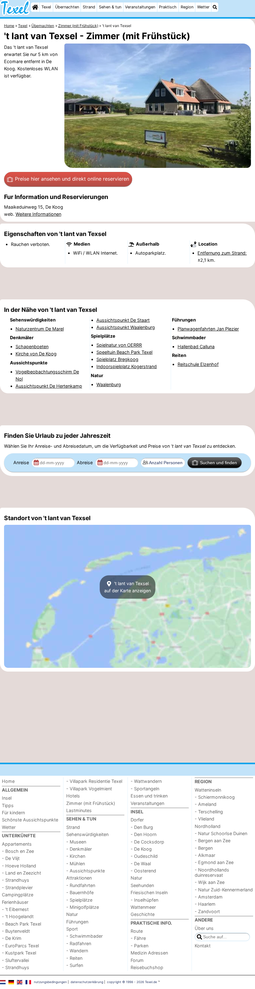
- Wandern (77, 950)
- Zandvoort (207, 911)
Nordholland (207, 826)
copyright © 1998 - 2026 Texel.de (132, 982)
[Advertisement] (127, 284)
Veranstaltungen (140, 7)
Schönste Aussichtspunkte (30, 819)
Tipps (8, 805)
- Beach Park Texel (21, 924)
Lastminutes (79, 810)
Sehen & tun (110, 7)
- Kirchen (75, 856)
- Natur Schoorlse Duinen (221, 833)
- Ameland (205, 804)
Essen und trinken (149, 795)
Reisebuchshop (147, 967)
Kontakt (203, 945)
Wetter (203, 7)
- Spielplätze (79, 900)
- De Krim (11, 938)
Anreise (21, 462)
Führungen (77, 921)
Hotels (73, 795)
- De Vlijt (11, 858)
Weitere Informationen (38, 214)
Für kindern (13, 812)
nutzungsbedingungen (50, 982)
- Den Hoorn (143, 834)
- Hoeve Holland (19, 865)
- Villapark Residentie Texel (94, 781)
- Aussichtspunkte (85, 870)
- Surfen (74, 965)
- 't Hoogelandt (18, 916)
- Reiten (74, 958)
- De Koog (141, 849)
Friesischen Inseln (149, 892)
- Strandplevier (17, 887)
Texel (46, 7)
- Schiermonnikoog (215, 797)
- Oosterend (143, 870)
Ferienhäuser (15, 902)
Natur (72, 914)
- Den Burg (142, 827)
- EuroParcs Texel (20, 945)
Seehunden (142, 885)
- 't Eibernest (15, 909)
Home (8, 781)
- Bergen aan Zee (212, 840)
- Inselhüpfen (144, 900)
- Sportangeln (145, 788)
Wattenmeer (143, 907)
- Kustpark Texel (19, 952)
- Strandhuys (15, 880)
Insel (7, 798)
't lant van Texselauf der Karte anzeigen (127, 587)
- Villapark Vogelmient (89, 788)
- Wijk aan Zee (210, 882)
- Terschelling (209, 811)
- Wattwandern (146, 781)
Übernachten (67, 7)
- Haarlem (205, 904)
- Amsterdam (209, 896)
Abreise (85, 462)
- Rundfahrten (80, 885)
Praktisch (168, 7)
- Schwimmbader (84, 936)
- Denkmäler (79, 849)
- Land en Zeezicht (21, 873)
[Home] (35, 7)
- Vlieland (204, 818)
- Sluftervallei (15, 960)
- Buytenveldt (16, 931)
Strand (89, 7)
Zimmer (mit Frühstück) (90, 803)
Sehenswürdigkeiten (87, 834)
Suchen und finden (218, 462)
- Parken (139, 945)
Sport (72, 928)
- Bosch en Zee (18, 851)
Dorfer (137, 819)
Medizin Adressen (149, 952)
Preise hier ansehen (72, 179)
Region (187, 7)
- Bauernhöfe (80, 892)
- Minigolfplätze (82, 907)
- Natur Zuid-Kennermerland (224, 889)
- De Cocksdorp (147, 841)
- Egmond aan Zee (214, 862)
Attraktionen (79, 877)
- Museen (76, 841)
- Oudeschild (144, 856)
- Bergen (204, 848)
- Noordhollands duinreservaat (212, 872)
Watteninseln (208, 790)
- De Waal (141, 863)
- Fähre (138, 938)
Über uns (204, 928)
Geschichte (143, 914)
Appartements (17, 844)
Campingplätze (17, 894)
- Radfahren (78, 943)
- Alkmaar (205, 855)
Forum (137, 960)
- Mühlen (75, 863)
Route (137, 931)
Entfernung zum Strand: (222, 253)
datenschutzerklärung (87, 982)
